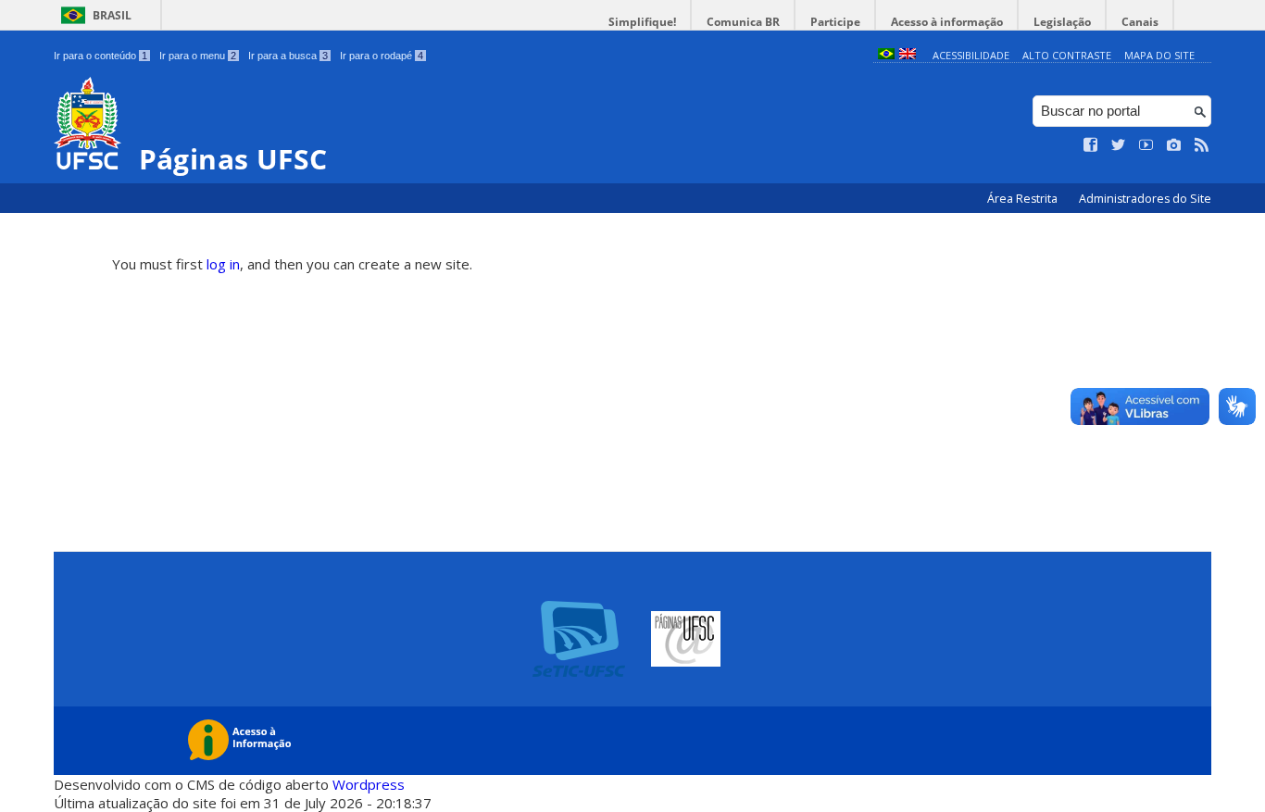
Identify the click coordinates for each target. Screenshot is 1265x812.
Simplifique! (642, 22)
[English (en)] (907, 55)
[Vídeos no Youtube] (1146, 145)
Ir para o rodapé (381, 55)
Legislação (1062, 22)
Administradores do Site (1145, 198)
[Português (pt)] (886, 55)
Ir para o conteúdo (100, 55)
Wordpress (368, 784)
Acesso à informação (947, 22)
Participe (835, 22)
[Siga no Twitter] (1118, 145)
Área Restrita (1023, 198)
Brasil (112, 15)
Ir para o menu (197, 55)
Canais (1140, 22)
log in (223, 264)
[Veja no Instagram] (1174, 145)
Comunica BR (743, 22)
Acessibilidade (971, 55)
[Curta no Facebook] (1090, 145)
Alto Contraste (1066, 55)
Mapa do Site (1159, 55)
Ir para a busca (288, 55)
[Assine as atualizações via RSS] (1202, 145)
